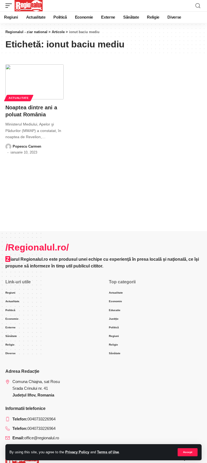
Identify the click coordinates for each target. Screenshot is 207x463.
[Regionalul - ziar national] (29, 5)
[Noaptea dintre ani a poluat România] (34, 81)
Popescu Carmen (27, 146)
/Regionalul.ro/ (37, 247)
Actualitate (19, 97)
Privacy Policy (77, 452)
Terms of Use (108, 452)
